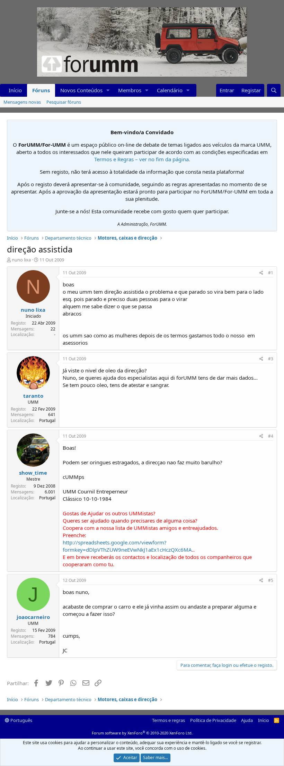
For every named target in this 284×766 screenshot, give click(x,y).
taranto (33, 395)
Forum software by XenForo (142, 732)
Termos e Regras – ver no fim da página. (142, 159)
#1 (270, 273)
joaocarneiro (33, 616)
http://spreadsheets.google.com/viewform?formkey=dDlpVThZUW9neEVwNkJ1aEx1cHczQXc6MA (127, 546)
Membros (129, 90)
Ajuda (247, 720)
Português (20, 720)
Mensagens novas (22, 102)
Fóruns (41, 90)
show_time (33, 472)
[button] (108, 90)
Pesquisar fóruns (63, 102)
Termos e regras (168, 720)
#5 (270, 580)
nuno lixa (21, 260)
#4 (270, 436)
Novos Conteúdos (81, 90)
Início (15, 90)
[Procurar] (274, 90)
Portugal (47, 420)
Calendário (170, 90)
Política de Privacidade (213, 720)
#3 (270, 359)
